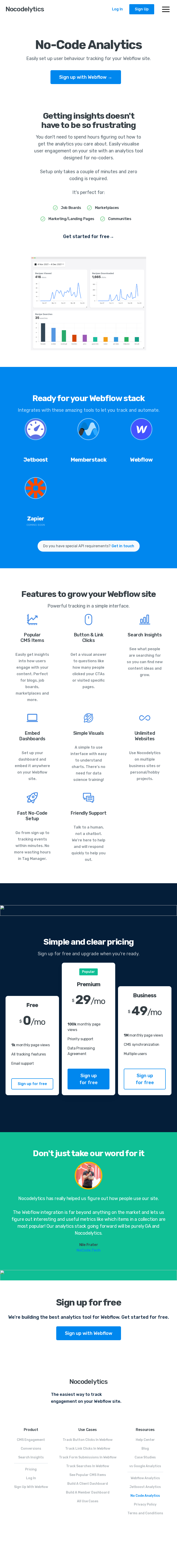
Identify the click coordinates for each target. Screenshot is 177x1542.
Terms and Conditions (145, 1513)
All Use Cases (87, 1501)
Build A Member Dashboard (87, 1492)
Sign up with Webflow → (85, 77)
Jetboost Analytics (145, 1487)
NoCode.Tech (88, 1250)
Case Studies (145, 1457)
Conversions (31, 1449)
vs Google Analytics (145, 1466)
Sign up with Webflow (88, 1333)
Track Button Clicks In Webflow (87, 1440)
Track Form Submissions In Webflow (87, 1457)
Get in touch (123, 546)
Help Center (145, 1440)
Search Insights (31, 1457)
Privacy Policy (145, 1504)
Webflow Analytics (145, 1478)
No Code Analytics (145, 1496)
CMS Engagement (31, 1440)
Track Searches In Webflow (87, 1466)
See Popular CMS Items (87, 1475)
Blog (145, 1449)
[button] (165, 9)
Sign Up (142, 9)
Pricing (31, 1469)
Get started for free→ (88, 236)
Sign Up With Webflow (31, 1487)
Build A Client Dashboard (87, 1484)
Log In (117, 9)
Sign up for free (32, 1084)
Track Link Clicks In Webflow (87, 1449)
